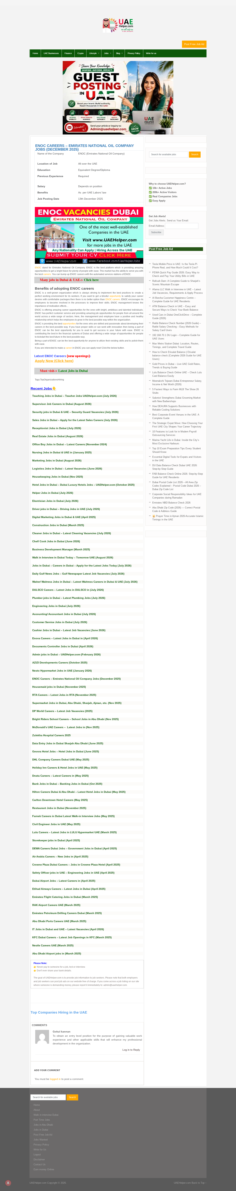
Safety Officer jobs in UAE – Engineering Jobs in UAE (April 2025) (73, 872)
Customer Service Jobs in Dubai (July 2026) (59, 622)
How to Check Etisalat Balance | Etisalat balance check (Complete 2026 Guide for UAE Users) (177, 355)
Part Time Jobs (42, 1119)
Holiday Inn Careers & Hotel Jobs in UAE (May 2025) (65, 767)
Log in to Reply (131, 1049)
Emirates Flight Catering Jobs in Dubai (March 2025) (65, 896)
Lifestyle (93, 53)
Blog (118, 53)
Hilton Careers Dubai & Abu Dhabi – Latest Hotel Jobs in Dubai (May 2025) (79, 791)
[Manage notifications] (8, 1183)
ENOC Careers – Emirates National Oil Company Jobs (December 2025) (76, 678)
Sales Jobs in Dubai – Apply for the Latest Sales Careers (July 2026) (75, 420)
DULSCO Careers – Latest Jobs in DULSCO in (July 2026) (68, 589)
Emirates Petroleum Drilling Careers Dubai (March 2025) (67, 913)
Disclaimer (39, 1159)
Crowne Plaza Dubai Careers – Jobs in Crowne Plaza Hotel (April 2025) (76, 864)
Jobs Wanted (41, 1139)
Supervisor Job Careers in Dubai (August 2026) (61, 403)
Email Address (156, 225)
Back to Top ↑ (199, 1182)
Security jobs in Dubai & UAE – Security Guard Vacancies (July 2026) (75, 412)
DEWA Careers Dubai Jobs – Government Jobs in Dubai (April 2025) (74, 848)
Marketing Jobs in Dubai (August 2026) (56, 460)
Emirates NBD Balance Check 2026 (171, 502)
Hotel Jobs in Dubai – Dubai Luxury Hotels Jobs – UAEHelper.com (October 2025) (83, 484)
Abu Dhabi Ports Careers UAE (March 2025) (59, 921)
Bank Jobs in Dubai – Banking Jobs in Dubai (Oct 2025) (67, 783)
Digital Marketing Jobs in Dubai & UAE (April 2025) (64, 517)
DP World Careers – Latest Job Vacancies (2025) (62, 711)
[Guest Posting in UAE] (118, 133)
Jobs (106, 53)
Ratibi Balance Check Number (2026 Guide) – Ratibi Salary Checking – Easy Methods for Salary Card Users (176, 327)
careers (47, 274)
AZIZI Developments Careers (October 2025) (59, 662)
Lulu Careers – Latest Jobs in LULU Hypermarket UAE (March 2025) (74, 832)
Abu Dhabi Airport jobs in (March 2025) (56, 953)
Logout (37, 1154)
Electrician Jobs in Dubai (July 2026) (55, 500)
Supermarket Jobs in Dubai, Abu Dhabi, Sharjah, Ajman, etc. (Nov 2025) (77, 702)
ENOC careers (112, 299)
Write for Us (40, 1149)
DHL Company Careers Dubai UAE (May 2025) (60, 759)
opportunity (115, 296)
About (37, 1110)
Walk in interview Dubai (46, 1114)
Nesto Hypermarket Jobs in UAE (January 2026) (62, 670)
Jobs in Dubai (41, 1129)
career (68, 348)
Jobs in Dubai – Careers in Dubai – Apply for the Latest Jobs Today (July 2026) (81, 565)
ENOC (38, 267)
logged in (55, 1078)
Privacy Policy (134, 53)
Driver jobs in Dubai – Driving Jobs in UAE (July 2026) (66, 509)
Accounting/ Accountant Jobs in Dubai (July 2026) (64, 614)
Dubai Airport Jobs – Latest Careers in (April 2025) (63, 880)
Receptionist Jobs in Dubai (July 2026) (56, 428)
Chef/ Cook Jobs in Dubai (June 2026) (56, 541)
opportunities (69, 323)
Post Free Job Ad (194, 44)
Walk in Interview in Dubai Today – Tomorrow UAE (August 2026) (72, 557)
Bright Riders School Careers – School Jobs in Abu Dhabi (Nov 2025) (75, 719)
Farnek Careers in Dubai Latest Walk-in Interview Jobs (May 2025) (73, 816)
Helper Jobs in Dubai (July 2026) (52, 492)
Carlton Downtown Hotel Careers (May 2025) (60, 799)
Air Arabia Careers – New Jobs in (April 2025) (60, 856)
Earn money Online (44, 1169)
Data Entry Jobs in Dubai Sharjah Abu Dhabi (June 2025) (67, 743)
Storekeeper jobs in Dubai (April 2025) (56, 840)
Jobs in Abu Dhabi (43, 1124)
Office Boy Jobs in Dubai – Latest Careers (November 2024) (69, 444)
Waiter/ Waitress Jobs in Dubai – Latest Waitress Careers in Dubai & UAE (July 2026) (85, 581)
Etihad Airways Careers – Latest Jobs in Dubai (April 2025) (68, 888)
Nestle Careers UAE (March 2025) (53, 945)
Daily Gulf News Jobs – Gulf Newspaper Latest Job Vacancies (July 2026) (78, 573)
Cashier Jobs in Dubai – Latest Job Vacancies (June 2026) (68, 630)
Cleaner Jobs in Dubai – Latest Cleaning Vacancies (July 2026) (71, 533)
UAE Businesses (51, 53)
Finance (68, 53)
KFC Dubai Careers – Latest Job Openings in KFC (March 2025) (72, 937)
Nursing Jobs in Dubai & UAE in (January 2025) (62, 452)
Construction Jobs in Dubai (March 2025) (58, 525)
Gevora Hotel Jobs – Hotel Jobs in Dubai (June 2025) (65, 751)
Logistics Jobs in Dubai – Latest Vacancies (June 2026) (67, 468)
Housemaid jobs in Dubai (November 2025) (59, 686)
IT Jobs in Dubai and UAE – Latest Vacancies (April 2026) (68, 929)
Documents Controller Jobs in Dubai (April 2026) (62, 646)
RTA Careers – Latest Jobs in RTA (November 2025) (64, 694)
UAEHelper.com (38, 1182)
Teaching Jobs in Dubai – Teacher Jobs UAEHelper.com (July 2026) (74, 395)
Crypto (80, 53)
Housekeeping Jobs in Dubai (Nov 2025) (57, 476)
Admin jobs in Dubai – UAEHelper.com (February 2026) (66, 654)
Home (35, 53)
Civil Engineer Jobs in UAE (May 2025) (56, 824)
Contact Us (40, 1164)
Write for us (151, 53)
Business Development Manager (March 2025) (61, 549)
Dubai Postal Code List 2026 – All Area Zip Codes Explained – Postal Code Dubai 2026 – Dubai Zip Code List (176, 486)
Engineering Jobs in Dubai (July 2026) (56, 606)
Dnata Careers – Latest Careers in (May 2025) (60, 775)
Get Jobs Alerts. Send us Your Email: (169, 220)
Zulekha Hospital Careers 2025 (51, 735)
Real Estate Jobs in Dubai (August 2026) (57, 436)
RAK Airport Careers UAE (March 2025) (56, 905)
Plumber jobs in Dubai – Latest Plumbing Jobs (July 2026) (68, 597)
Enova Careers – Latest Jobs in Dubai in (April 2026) (65, 638)
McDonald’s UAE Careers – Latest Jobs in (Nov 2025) (65, 727)
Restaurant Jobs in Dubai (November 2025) (59, 808)
